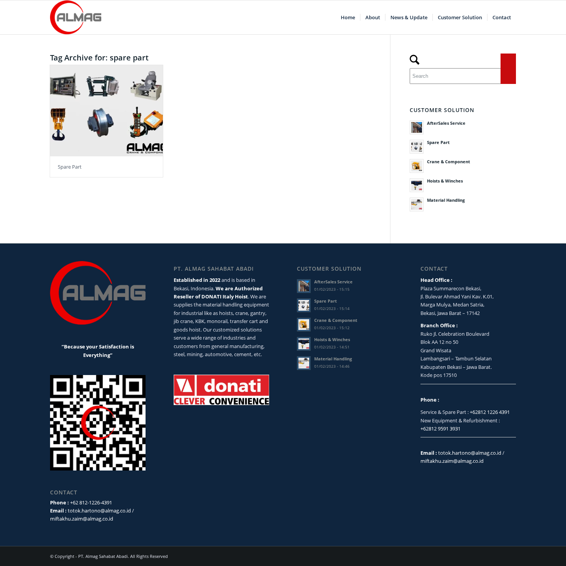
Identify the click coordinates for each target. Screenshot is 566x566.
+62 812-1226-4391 (91, 502)
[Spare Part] (106, 110)
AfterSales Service (446, 123)
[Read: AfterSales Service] (417, 127)
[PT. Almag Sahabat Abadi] (75, 17)
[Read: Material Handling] (417, 204)
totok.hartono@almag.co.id (99, 510)
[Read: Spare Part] (417, 147)
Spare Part (70, 166)
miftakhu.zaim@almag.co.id (81, 518)
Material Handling (446, 200)
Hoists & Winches (445, 181)
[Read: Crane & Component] (417, 166)
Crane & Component (448, 161)
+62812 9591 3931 (440, 428)
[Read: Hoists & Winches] (417, 185)
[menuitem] (348, 17)
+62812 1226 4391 (490, 412)
